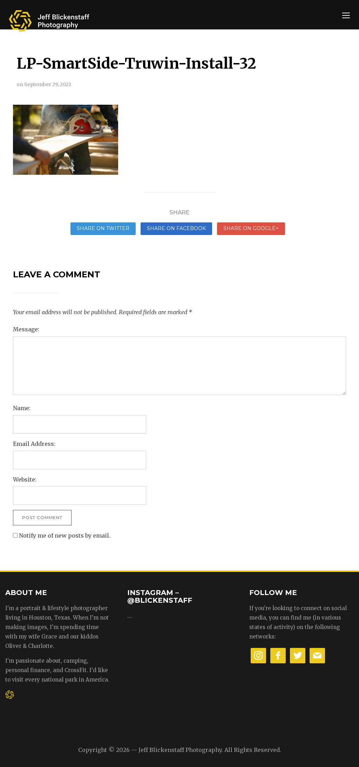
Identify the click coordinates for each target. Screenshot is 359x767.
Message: (26, 329)
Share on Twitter (103, 228)
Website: (24, 479)
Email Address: (34, 443)
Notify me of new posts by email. (64, 535)
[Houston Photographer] (49, 18)
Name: (22, 408)
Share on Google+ (251, 228)
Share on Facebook (176, 228)
